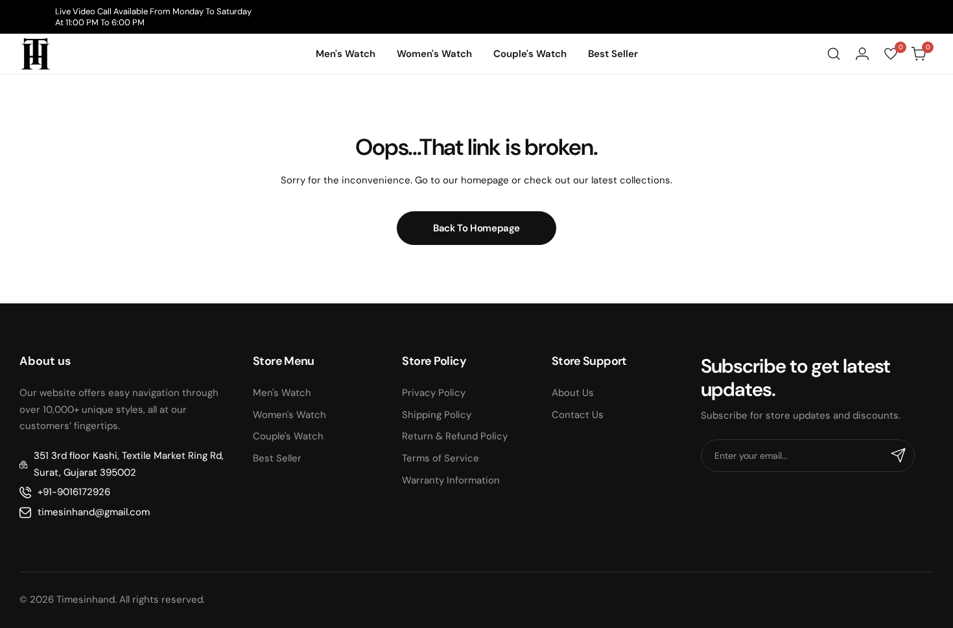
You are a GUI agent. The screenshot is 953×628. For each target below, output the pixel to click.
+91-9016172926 (74, 491)
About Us (573, 392)
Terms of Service (440, 458)
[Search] (833, 54)
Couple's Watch (288, 436)
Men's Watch (282, 392)
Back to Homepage (476, 228)
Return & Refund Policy (455, 436)
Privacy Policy (433, 392)
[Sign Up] (898, 455)
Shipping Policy (436, 414)
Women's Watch (289, 414)
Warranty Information (451, 480)
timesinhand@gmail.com (94, 512)
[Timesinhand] (35, 54)
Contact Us (578, 414)
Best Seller (277, 458)
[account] (862, 54)
